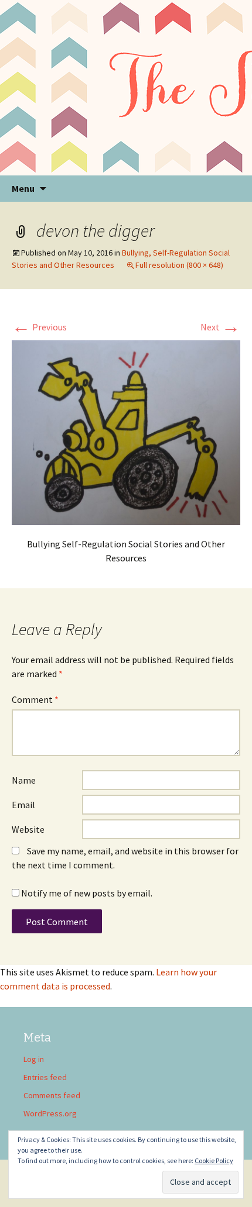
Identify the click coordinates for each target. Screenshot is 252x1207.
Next (220, 327)
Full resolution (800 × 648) (179, 265)
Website (28, 829)
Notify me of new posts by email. (86, 893)
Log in (33, 1059)
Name (24, 780)
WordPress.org (50, 1113)
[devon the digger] (126, 431)
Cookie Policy (214, 1160)
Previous (39, 327)
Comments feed (51, 1095)
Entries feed (45, 1077)
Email (23, 805)
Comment (35, 699)
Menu (23, 188)
